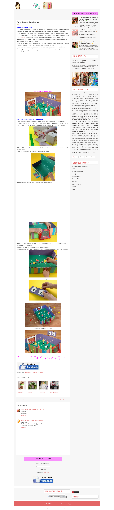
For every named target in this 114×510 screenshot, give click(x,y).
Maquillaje (74, 135)
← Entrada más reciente (22, 399)
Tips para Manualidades (85, 149)
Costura (75, 97)
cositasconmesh (56, 503)
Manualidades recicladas (21, 391)
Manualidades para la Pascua (88, 121)
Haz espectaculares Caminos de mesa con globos (84, 61)
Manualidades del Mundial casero (28, 22)
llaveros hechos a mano (79, 102)
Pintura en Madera (76, 184)
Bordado (74, 186)
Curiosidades (83, 97)
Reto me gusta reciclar (83, 146)
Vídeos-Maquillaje (91, 152)
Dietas (96, 97)
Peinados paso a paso (78, 142)
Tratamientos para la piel (87, 151)
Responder (23, 415)
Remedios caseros (91, 144)
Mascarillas (80, 135)
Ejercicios (91, 98)
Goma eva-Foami (76, 176)
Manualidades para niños (85, 126)
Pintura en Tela (75, 179)
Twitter (34, 372)
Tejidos (73, 189)
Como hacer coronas (31, 391)
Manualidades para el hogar (87, 118)
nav (77, 140)
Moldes (91, 137)
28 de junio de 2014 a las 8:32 (36, 409)
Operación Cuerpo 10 (84, 140)
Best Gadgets (76, 507)
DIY (73, 98)
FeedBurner (46, 472)
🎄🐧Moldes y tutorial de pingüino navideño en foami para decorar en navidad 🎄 (88, 19)
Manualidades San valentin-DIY (80, 166)
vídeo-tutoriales (83, 152)
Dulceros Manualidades (81, 98)
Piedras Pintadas (88, 142)
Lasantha (56, 507)
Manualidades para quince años (80, 127)
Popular (75, 157)
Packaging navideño (94, 140)
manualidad (22, 37)
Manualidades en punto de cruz (82, 108)
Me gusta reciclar (89, 135)
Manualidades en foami (88, 107)
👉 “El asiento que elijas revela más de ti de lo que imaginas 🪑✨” (88, 31)
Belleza (86, 93)
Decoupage (74, 181)
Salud (90, 147)
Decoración (91, 97)
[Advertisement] (30, 14)
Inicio (44, 399)
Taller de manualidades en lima (54, 392)
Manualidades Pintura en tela (87, 133)
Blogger (70, 503)
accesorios (75, 93)
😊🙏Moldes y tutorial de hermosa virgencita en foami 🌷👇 (88, 42)
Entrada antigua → (65, 399)
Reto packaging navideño (82, 147)
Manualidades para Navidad (85, 123)
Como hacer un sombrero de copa (43, 392)
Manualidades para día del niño (88, 112)
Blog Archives (89, 157)
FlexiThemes (42, 507)
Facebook (28, 372)
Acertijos (81, 93)
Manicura (88, 101)
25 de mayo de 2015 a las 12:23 (35, 420)
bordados (92, 93)
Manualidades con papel (89, 103)
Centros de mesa (93, 94)
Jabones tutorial (95, 100)
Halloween (88, 100)
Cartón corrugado (83, 94)
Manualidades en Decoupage (79, 105)
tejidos (93, 147)
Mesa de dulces (84, 137)
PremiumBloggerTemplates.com (66, 507)
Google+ (40, 372)
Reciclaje (74, 174)
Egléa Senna (24, 409)
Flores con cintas (79, 100)
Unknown (23, 420)
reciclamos (82, 144)
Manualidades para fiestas (80, 120)
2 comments (21, 25)
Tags (81, 157)
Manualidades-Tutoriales (78, 171)
